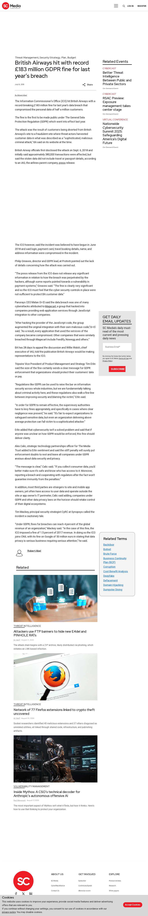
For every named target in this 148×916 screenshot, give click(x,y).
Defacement (110, 580)
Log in (130, 6)
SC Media (54, 881)
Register (141, 6)
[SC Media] (11, 5)
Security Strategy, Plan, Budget (58, 57)
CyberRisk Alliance (58, 886)
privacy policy (9, 912)
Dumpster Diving (112, 589)
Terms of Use (124, 358)
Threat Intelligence (27, 626)
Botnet (107, 549)
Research (112, 886)
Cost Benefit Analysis (115, 571)
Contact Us (55, 891)
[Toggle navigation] (116, 6)
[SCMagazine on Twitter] (23, 893)
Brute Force (110, 553)
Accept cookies (132, 905)
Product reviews (115, 881)
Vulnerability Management (32, 786)
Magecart (50, 306)
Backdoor (108, 544)
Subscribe (118, 369)
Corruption (109, 566)
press (62, 162)
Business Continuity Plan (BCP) (114, 560)
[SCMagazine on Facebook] (16, 893)
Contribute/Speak (85, 886)
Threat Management (27, 57)
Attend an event (84, 891)
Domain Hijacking (113, 584)
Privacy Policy (107, 361)
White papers (114, 891)
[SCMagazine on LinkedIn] (31, 893)
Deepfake (108, 575)
